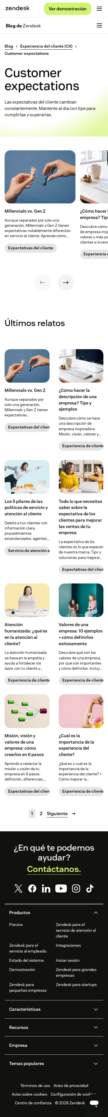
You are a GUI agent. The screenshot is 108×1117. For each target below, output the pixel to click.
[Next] (66, 282)
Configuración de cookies (73, 1094)
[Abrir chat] (94, 1103)
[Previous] (43, 282)
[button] (49, 913)
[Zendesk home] (18, 8)
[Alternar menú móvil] (99, 8)
